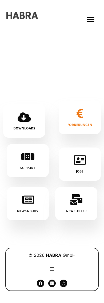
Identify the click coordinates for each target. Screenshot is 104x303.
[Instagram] (63, 283)
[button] (91, 20)
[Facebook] (40, 283)
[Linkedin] (52, 283)
